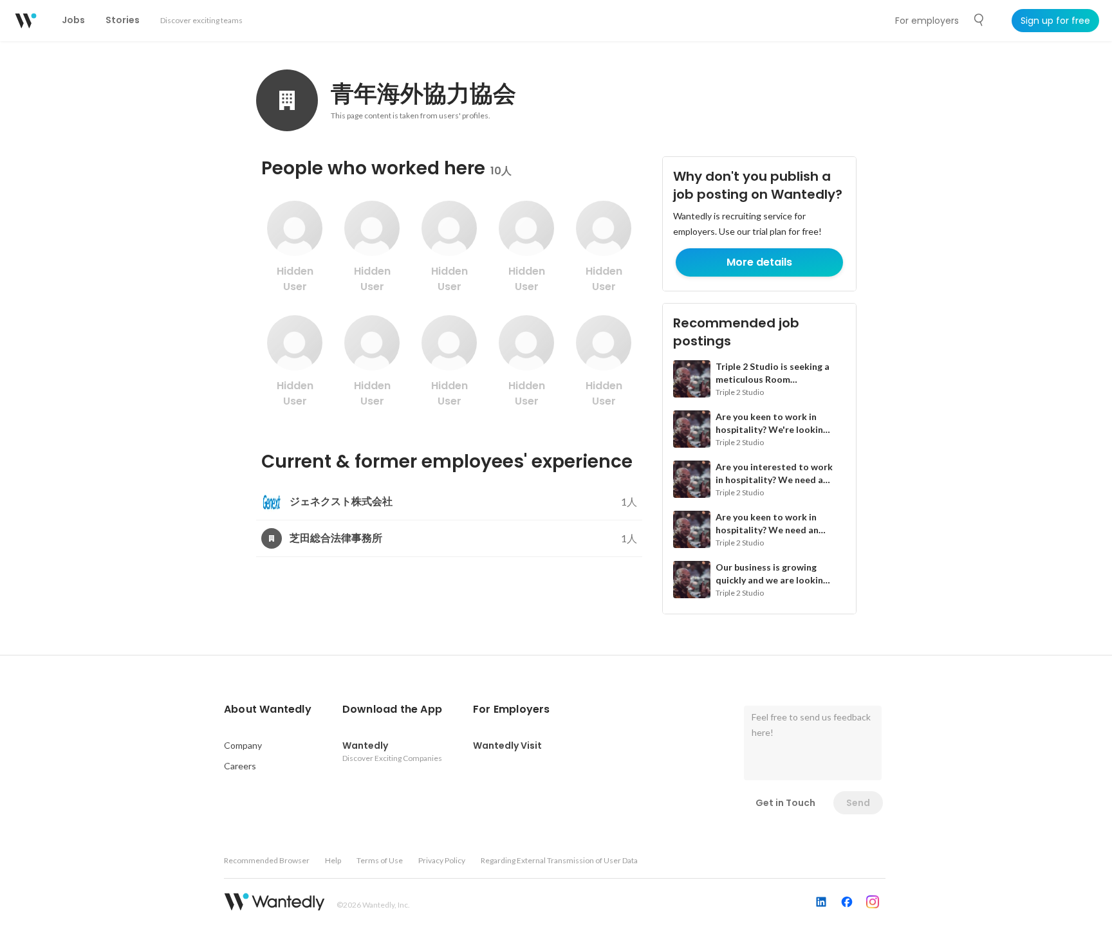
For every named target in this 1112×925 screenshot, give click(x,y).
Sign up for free (1055, 20)
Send (858, 802)
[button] (267, 709)
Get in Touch (785, 802)
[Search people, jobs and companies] (979, 20)
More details (759, 262)
